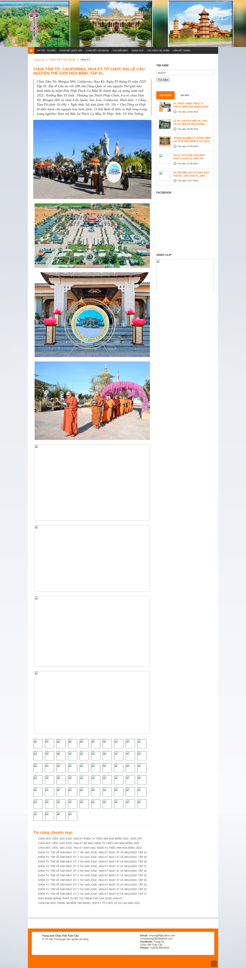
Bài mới (185, 95)
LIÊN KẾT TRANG (181, 50)
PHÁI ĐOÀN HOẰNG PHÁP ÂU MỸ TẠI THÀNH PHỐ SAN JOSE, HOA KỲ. (81, 898)
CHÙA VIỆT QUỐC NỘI (71, 50)
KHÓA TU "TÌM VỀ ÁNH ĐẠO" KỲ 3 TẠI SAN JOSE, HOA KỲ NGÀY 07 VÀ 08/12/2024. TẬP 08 (92, 861)
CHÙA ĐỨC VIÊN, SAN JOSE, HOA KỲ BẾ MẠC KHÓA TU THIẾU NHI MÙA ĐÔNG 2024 (88, 843)
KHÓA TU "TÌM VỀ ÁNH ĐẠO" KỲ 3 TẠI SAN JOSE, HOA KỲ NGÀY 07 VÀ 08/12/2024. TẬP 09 (92, 857)
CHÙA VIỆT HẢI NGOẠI (97, 50)
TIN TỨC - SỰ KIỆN (46, 50)
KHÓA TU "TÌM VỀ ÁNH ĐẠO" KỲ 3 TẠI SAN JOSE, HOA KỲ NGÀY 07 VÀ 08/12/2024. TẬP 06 (92, 870)
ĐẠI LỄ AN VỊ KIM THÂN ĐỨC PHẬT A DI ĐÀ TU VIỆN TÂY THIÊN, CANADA (189, 158)
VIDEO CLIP (137, 50)
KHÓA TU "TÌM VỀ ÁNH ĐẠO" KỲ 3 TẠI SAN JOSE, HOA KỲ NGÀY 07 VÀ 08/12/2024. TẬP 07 (92, 866)
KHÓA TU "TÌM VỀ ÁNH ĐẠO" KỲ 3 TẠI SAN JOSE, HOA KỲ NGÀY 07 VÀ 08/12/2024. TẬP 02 (92, 889)
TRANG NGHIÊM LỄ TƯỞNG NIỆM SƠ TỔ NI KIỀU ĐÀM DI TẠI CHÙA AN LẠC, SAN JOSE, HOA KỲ (191, 141)
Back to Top (214, 964)
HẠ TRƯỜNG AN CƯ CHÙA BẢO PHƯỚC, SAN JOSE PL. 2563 (191, 174)
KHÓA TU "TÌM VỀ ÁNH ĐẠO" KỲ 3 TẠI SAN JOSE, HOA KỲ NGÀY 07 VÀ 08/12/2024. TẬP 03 (92, 884)
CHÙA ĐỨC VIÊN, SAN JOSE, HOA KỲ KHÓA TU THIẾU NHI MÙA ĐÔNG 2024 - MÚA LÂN (90, 838)
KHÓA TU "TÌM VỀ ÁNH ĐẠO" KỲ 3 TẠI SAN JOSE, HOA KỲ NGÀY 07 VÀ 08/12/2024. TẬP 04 (92, 880)
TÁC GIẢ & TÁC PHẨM (158, 50)
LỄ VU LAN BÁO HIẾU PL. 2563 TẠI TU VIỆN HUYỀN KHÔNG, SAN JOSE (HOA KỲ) (190, 124)
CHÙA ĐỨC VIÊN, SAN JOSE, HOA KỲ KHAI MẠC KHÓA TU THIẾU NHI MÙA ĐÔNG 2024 (89, 847)
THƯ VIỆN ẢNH (120, 50)
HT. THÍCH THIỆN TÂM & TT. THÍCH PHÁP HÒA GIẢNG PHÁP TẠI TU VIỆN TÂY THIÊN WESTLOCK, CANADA (191, 108)
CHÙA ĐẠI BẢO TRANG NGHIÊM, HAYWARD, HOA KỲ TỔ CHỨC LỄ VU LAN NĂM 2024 (89, 903)
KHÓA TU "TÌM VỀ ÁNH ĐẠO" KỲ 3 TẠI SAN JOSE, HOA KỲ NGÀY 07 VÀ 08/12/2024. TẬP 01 (92, 893)
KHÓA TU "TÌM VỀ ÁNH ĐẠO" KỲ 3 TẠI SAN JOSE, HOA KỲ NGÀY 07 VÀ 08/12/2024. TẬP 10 (92, 852)
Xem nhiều (165, 95)
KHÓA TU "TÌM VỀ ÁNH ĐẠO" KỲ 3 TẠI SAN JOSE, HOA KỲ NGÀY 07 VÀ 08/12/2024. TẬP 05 (92, 875)
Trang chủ (38, 59)
